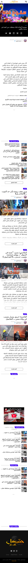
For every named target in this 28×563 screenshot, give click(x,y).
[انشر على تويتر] (18, 33)
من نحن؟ (7, 554)
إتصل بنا (20, 554)
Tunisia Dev (14, 561)
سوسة (16, 95)
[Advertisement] (14, 52)
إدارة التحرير (18, 41)
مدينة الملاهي (11, 95)
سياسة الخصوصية (14, 554)
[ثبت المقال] (14, 33)
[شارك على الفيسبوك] (21, 33)
